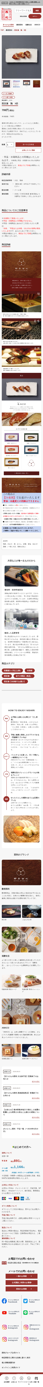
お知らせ (14, 1382)
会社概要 (7, 1382)
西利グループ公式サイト (11, 1353)
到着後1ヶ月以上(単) (12, 671)
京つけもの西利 (8, 25)
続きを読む (36, 1081)
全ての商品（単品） (24, 676)
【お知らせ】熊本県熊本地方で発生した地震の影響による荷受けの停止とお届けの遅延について (24, 2)
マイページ (21, 1382)
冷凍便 (29, 671)
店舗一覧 (36, 1382)
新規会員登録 (23, 16)
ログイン (35, 16)
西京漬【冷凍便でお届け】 (15, 681)
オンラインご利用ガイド (11, 1367)
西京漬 (6, 676)
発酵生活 (28, 25)
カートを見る (28, 1383)
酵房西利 (19, 25)
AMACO (37, 25)
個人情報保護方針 (8, 1363)
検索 (37, 10)
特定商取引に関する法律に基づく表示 (16, 1358)
